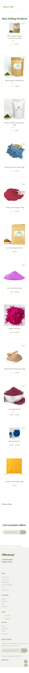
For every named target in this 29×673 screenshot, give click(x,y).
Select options (6, 256)
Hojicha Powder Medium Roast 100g (14, 369)
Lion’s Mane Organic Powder (14, 248)
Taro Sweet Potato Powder (14, 288)
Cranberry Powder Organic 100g (14, 207)
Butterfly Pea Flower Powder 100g (14, 167)
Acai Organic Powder (14, 409)
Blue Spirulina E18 (14, 441)
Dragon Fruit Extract (14, 328)
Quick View (12, 48)
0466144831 (5, 660)
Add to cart (6, 48)
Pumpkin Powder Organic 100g (14, 481)
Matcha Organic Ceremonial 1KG (14, 80)
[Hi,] (7, 2)
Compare (22, 48)
